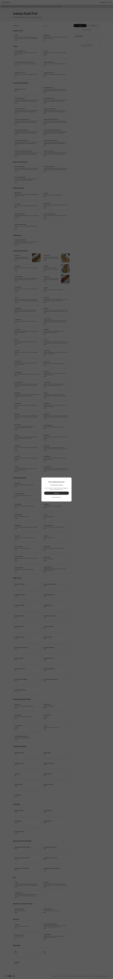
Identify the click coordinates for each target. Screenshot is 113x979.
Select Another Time (56, 497)
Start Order (56, 493)
